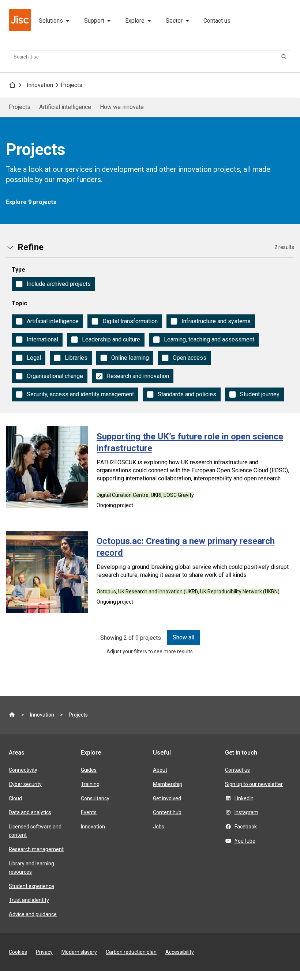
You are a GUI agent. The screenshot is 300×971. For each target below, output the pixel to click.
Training (90, 784)
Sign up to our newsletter (254, 784)
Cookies (18, 952)
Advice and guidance (33, 914)
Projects (71, 85)
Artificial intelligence (65, 106)
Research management (36, 849)
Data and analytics (30, 812)
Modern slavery (79, 952)
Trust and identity (29, 900)
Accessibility (179, 952)
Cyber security (25, 784)
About (160, 770)
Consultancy (95, 798)
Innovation (40, 85)
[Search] (285, 56)
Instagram (246, 812)
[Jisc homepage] (20, 20)
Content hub (167, 812)
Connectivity (23, 770)
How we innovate (122, 106)
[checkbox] (53, 284)
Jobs (158, 827)
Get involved (167, 798)
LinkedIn (244, 798)
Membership (167, 784)
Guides (89, 770)
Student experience (31, 886)
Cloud (15, 798)
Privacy (44, 952)
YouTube (245, 841)
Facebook (246, 827)
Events (89, 812)
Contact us (216, 20)
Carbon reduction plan (131, 952)
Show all (183, 637)
